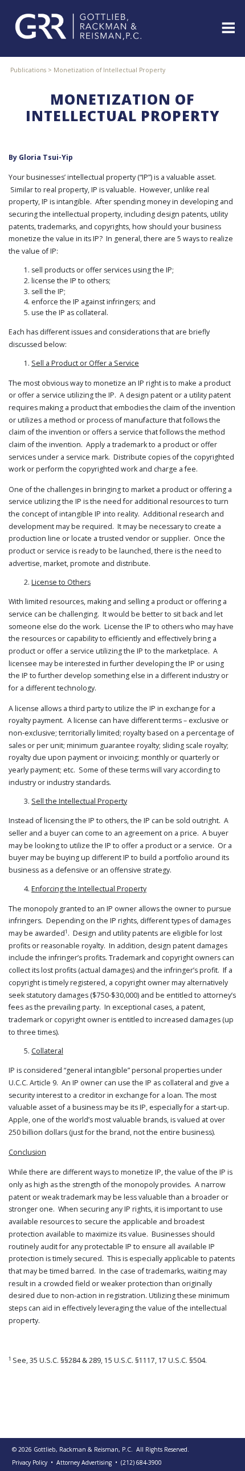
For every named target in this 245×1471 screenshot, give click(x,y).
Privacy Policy (29, 1462)
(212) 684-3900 (141, 1462)
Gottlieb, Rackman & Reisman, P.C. (83, 1449)
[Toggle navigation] (227, 26)
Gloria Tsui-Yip (46, 157)
